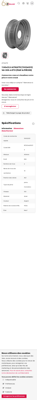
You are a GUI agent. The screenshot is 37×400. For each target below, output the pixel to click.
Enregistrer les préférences (14, 396)
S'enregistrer (10, 106)
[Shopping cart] (27, 3)
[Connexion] (23, 3)
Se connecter (10, 89)
